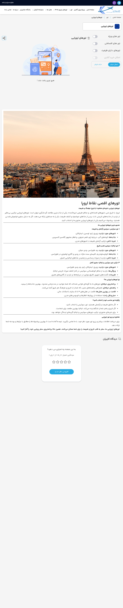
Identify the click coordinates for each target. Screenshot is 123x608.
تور (107, 17)
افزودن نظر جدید (61, 371)
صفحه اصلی (117, 17)
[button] (114, 64)
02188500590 (8, 2)
